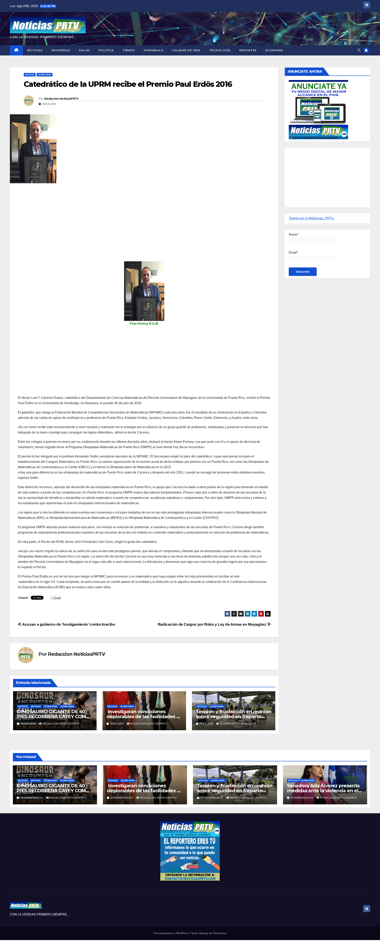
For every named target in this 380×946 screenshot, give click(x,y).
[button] (359, 50)
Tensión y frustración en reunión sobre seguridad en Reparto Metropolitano (234, 716)
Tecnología (220, 50)
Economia (274, 50)
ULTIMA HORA (44, 75)
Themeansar (219, 933)
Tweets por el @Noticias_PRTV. (311, 218)
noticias (23, 706)
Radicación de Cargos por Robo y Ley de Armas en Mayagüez (212, 624)
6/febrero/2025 (122, 797)
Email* (293, 252)
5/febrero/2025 (212, 797)
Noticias (35, 50)
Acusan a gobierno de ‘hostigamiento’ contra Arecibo (68, 624)
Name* (293, 234)
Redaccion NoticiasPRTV (61, 98)
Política (106, 50)
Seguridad (60, 50)
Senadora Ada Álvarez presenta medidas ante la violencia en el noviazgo (323, 790)
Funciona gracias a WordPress (172, 933)
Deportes (248, 50)
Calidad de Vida (186, 50)
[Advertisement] (136, 215)
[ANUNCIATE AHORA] (318, 109)
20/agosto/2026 (32, 797)
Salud (84, 50)
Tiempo (129, 50)
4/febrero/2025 (302, 797)
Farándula (153, 50)
